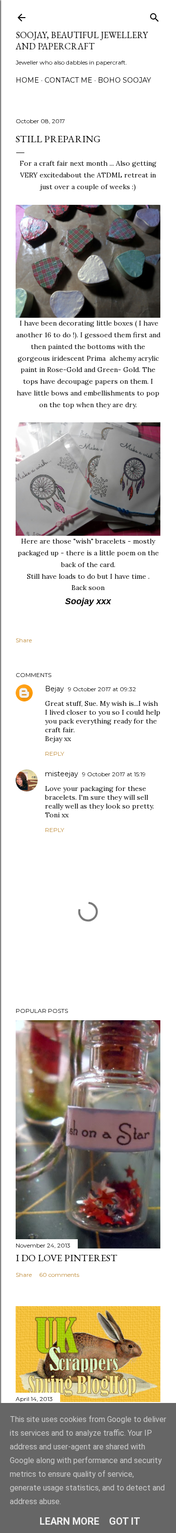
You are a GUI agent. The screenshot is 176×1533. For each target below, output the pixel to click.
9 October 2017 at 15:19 (114, 774)
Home (27, 80)
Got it (124, 1521)
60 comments (59, 1274)
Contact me (68, 80)
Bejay (54, 688)
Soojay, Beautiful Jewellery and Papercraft (82, 40)
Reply (54, 753)
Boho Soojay (124, 80)
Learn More (69, 1521)
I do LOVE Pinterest (66, 1257)
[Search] (154, 15)
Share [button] (24, 640)
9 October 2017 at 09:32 (102, 689)
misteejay (61, 773)
